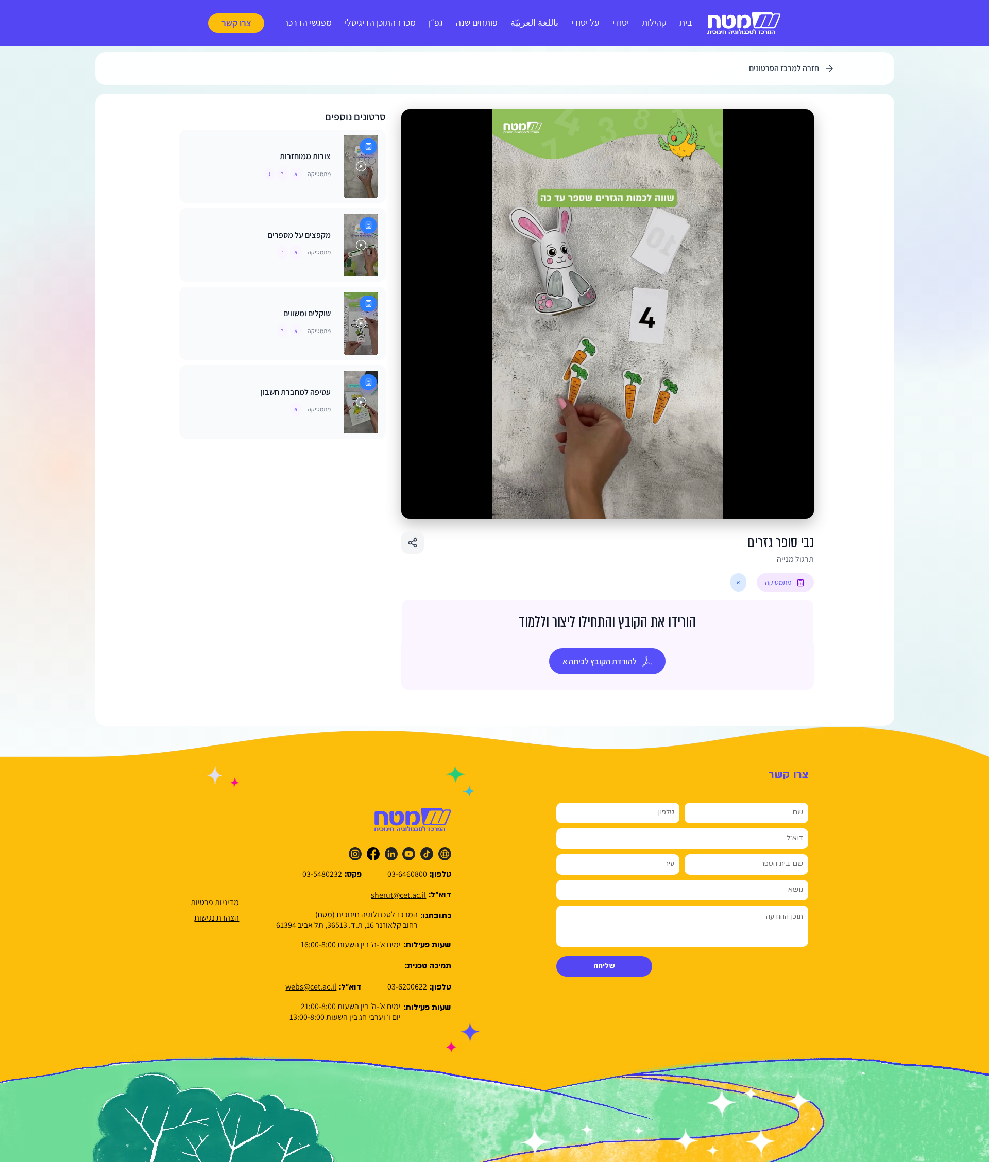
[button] (236, 23)
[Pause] (414, 505)
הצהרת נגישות (216, 917)
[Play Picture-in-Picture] (782, 505)
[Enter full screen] (800, 505)
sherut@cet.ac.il (398, 895)
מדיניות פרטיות (215, 902)
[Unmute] (432, 505)
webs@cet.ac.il (310, 986)
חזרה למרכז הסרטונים (784, 68)
